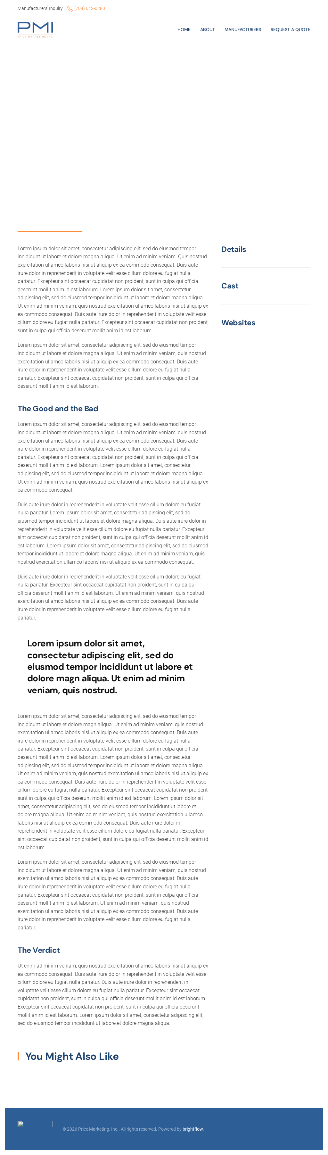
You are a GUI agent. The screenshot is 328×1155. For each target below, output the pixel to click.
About (207, 29)
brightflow (193, 1129)
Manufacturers (243, 29)
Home (184, 29)
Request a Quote (290, 29)
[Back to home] (36, 29)
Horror (27, 117)
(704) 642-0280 (89, 8)
